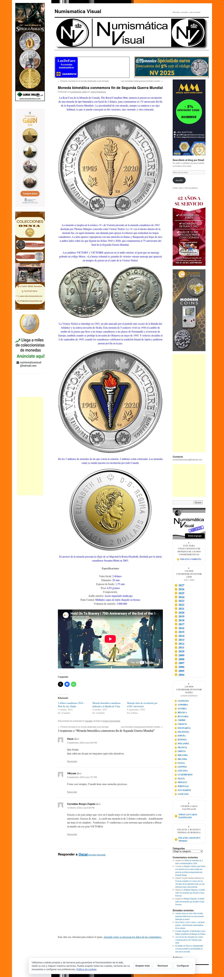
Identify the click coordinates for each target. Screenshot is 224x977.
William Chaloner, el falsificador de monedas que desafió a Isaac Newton (190, 892)
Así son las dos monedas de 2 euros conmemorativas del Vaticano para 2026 (189, 939)
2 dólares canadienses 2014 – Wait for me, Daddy (71, 704)
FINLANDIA (181, 743)
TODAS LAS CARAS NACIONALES (185, 816)
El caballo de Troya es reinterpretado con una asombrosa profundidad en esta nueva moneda (189, 948)
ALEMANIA (181, 700)
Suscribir (179, 180)
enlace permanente (111, 720)
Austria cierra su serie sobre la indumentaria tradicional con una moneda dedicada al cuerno (189, 916)
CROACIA (180, 724)
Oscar (83, 854)
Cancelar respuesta (96, 854)
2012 (179, 644)
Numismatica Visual (78, 11)
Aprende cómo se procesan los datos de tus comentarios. (132, 937)
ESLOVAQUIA (182, 728)
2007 (179, 663)
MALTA (179, 778)
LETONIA (180, 766)
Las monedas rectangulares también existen (142, 80)
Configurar (183, 965)
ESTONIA (180, 739)
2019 (179, 616)
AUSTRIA (180, 708)
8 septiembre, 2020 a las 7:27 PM (82, 777)
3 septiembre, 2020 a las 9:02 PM (82, 742)
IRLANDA (180, 759)
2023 (179, 601)
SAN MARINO (182, 790)
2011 (179, 647)
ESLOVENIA (182, 732)
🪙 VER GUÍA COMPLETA (189, 559)
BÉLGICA (180, 712)
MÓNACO (180, 782)
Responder (72, 761)
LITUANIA (181, 770)
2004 (179, 675)
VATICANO (181, 794)
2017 (179, 624)
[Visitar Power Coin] (189, 310)
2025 (179, 593)
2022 (179, 605)
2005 (179, 671)
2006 (179, 667)
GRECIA (180, 751)
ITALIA (179, 763)
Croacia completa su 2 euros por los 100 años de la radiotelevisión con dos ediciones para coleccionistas (190, 884)
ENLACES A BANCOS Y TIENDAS (187, 839)
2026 (179, 589)
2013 (179, 640)
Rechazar (163, 965)
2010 (179, 651)
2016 (179, 628)
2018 (179, 620)
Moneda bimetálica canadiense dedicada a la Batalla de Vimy (106, 704)
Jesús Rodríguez (98, 91)
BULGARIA (181, 716)
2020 (179, 612)
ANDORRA (181, 704)
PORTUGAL (181, 786)
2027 (179, 585)
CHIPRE (180, 720)
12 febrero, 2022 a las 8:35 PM (80, 807)
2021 (179, 609)
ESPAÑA (180, 735)
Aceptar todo (142, 965)
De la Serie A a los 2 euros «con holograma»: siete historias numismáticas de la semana (190, 925)
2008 (179, 659)
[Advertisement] (30, 446)
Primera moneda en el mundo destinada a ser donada (83, 80)
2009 (179, 655)
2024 (179, 597)
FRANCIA (180, 747)
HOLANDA (181, 755)
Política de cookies (86, 969)
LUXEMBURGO (183, 774)
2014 (179, 636)
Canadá (88, 720)
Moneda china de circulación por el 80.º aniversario (142, 704)
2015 (179, 632)
